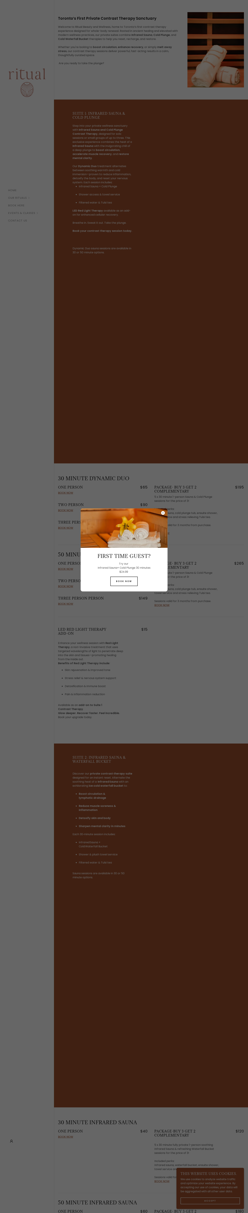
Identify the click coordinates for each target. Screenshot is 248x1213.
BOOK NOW (124, 581)
